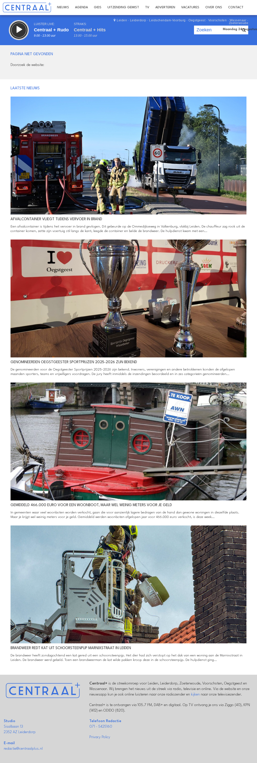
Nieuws (63, 7)
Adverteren (165, 7)
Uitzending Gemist (123, 7)
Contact (235, 7)
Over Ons (213, 7)
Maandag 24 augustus (240, 29)
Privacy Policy (99, 737)
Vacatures (190, 7)
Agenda (81, 7)
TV (147, 7)
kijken (195, 695)
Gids (97, 7)
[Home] (27, 7)
